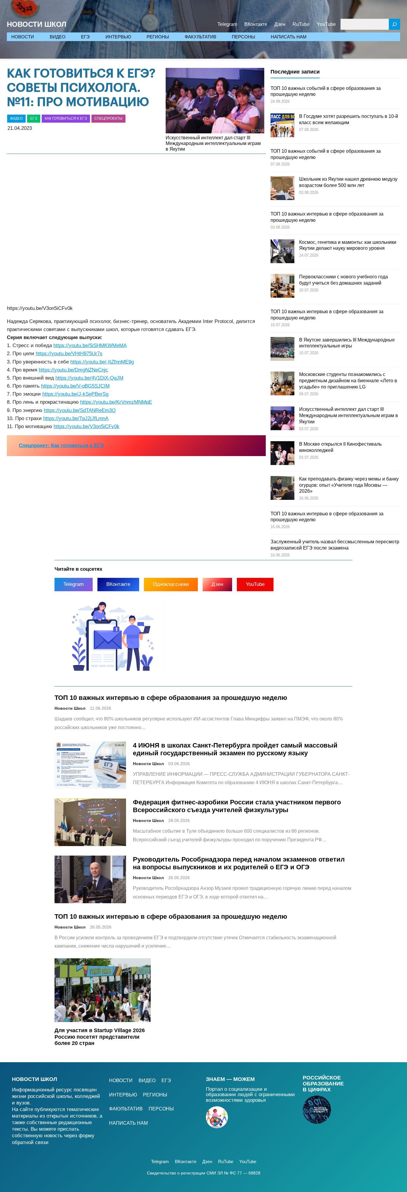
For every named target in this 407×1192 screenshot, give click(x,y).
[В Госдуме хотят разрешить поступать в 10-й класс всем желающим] (282, 126)
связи (42, 1142)
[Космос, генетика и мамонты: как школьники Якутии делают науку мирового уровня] (282, 252)
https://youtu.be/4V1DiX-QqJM (89, 378)
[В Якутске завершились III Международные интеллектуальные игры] (282, 350)
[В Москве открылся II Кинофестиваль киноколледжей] (282, 454)
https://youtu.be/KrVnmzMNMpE (116, 402)
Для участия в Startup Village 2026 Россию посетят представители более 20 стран (100, 1036)
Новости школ (34, 1079)
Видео (16, 118)
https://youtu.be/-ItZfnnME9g (102, 362)
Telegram (73, 584)
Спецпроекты (108, 118)
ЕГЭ (33, 118)
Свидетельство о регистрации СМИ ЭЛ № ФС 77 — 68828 (203, 1173)
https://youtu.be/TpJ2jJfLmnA (75, 418)
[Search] (394, 24)
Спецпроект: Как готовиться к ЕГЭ (61, 445)
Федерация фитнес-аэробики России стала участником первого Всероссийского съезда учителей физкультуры (237, 806)
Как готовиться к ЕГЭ (66, 118)
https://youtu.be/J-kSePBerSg (75, 394)
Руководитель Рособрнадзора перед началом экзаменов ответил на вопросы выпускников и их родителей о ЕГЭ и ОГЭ (239, 863)
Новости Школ (36, 24)
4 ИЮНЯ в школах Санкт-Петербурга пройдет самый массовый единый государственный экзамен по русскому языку (235, 749)
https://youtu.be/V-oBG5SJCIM (75, 386)
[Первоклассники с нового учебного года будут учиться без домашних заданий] (282, 286)
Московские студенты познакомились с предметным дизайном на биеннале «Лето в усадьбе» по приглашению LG (348, 380)
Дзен (217, 584)
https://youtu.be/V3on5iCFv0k (86, 426)
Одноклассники (171, 584)
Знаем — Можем (230, 1079)
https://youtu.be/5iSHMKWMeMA (90, 345)
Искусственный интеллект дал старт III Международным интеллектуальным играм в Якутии (213, 143)
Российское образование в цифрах (323, 1084)
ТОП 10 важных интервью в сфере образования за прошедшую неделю (171, 697)
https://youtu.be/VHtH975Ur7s (69, 353)
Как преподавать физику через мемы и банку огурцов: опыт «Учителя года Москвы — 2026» (349, 485)
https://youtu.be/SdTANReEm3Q (80, 410)
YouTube (255, 584)
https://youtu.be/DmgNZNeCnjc (73, 370)
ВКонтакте (118, 584)
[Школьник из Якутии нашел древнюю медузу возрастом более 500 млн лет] (282, 189)
